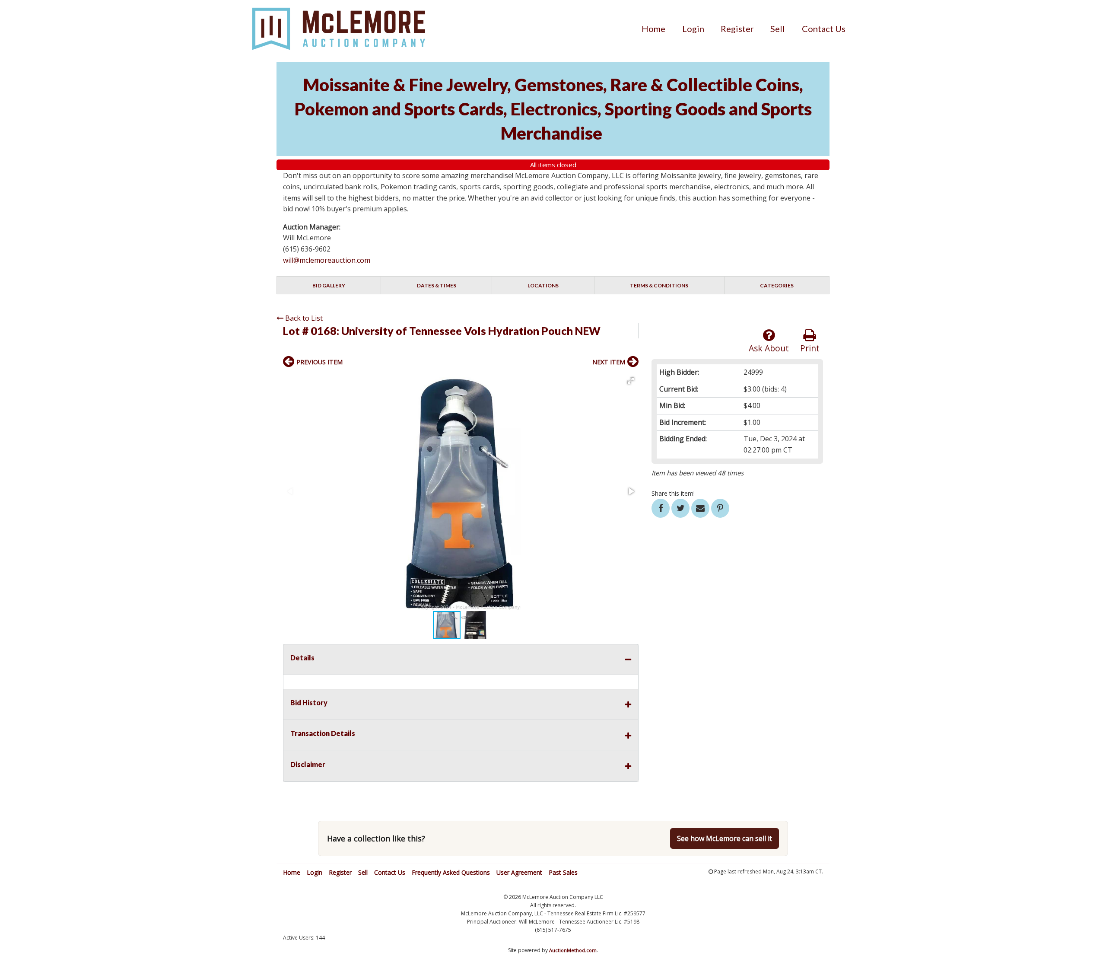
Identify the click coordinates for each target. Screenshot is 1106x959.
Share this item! (673, 493)
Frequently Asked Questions (451, 872)
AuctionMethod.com (573, 950)
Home (653, 28)
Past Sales (563, 872)
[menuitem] (653, 28)
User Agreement (519, 872)
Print (810, 348)
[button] (631, 381)
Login (693, 28)
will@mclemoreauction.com (326, 260)
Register (737, 28)
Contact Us (823, 28)
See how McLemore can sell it (724, 838)
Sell (777, 28)
